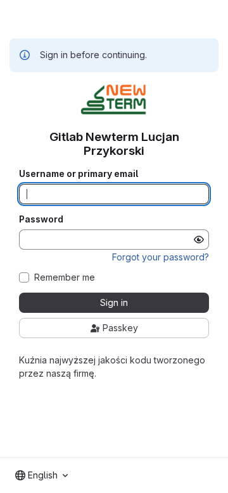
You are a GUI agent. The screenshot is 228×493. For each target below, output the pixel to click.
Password (41, 219)
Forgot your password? (160, 257)
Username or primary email (78, 174)
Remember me (64, 277)
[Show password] (199, 239)
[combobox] (41, 475)
